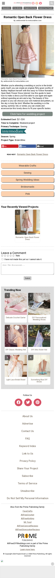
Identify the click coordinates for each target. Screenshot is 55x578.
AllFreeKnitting (27, 518)
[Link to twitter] (28, 402)
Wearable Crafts (27, 165)
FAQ (27, 438)
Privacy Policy (28, 460)
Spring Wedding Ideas (27, 179)
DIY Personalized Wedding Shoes (39, 319)
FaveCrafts (27, 511)
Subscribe (27, 475)
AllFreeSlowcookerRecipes (27, 529)
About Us (27, 416)
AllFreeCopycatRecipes (27, 526)
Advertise (27, 423)
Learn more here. (27, 549)
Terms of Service (27, 483)
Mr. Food (27, 522)
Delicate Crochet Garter (16, 318)
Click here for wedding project (27, 114)
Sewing (27, 172)
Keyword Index (27, 446)
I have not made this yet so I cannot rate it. (23, 259)
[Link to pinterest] (37, 402)
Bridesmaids (27, 186)
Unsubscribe (27, 490)
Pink (27, 193)
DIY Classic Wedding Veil (16, 350)
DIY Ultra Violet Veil (39, 350)
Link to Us (27, 453)
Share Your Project (27, 468)
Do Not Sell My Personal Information (27, 498)
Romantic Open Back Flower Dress (32, 154)
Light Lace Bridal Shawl (15, 380)
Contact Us (27, 431)
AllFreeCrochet (27, 515)
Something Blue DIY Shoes (39, 381)
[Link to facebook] (18, 402)
